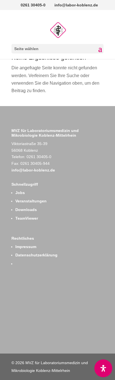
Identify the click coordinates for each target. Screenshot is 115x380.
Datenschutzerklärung (36, 255)
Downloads (26, 209)
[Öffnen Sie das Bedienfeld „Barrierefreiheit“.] (103, 368)
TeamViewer (26, 218)
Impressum (25, 246)
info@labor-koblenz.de (33, 170)
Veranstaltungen (31, 201)
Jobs (20, 192)
